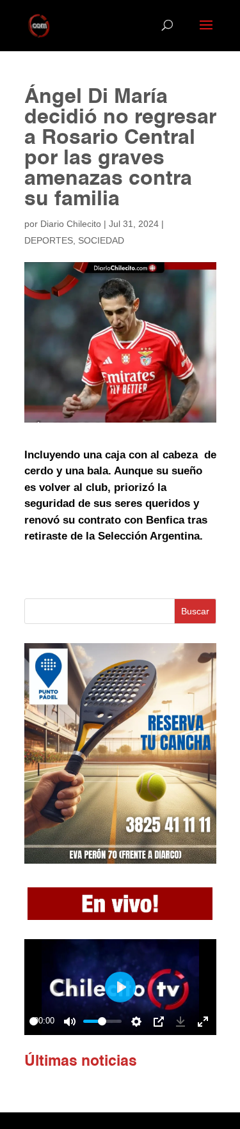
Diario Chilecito (70, 224)
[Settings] (136, 1021)
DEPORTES (48, 240)
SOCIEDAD (101, 240)
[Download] (180, 1021)
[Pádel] (120, 860)
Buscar (195, 611)
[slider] (33, 1021)
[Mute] (70, 1021)
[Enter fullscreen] (203, 1021)
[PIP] (158, 1021)
